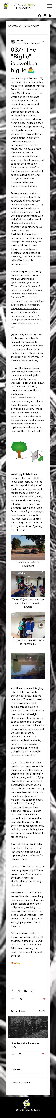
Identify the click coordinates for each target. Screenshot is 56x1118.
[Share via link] (32, 991)
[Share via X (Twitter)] (19, 991)
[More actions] (43, 41)
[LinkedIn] (50, 15)
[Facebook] (39, 15)
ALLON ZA (24, 5)
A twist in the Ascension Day (26, 1045)
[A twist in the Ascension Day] (28, 1027)
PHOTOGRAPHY (24, 7)
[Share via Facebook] (12, 991)
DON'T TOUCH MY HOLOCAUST (23, 26)
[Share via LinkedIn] (25, 991)
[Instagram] (45, 15)
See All (42, 1011)
